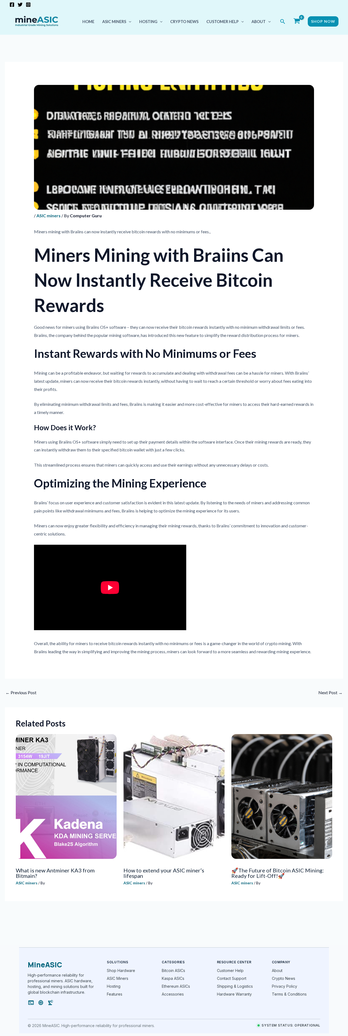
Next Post (330, 692)
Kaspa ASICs (173, 978)
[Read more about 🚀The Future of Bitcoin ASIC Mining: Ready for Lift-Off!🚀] (281, 796)
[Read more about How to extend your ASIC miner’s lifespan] (173, 796)
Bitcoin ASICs (173, 970)
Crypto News (184, 21)
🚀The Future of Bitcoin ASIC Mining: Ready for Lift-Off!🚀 (277, 873)
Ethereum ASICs (176, 986)
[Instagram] (28, 4)
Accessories (173, 994)
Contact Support (231, 978)
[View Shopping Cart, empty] (296, 21)
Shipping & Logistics (235, 986)
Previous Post (20, 692)
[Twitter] (20, 4)
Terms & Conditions (289, 994)
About (258, 21)
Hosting (148, 21)
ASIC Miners (117, 978)
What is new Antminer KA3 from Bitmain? (55, 873)
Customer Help (222, 21)
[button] (128, 21)
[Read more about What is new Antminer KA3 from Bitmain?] (66, 796)
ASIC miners (114, 21)
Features (114, 994)
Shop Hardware (121, 970)
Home (88, 21)
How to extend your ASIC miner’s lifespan (163, 873)
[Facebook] (12, 4)
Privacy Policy (284, 986)
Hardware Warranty (234, 994)
